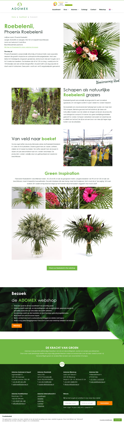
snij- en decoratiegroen (67, 351)
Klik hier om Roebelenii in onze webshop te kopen (21, 47)
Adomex (74, 9)
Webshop (102, 9)
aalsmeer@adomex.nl (20, 384)
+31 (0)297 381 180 (19, 401)
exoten (78, 351)
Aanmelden (104, 403)
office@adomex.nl (19, 403)
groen (49, 356)
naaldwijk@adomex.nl (46, 384)
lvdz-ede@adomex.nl (97, 382)
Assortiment (56, 9)
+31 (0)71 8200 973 (70, 382)
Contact (93, 9)
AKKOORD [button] (118, 420)
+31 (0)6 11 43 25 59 (97, 379)
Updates (40, 399)
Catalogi (84, 9)
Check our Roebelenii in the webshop (62, 268)
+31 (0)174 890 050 (44, 382)
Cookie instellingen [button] (106, 420)
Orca (65, 9)
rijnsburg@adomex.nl (72, 384)
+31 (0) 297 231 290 (19, 382)
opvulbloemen (94, 351)
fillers (60, 356)
